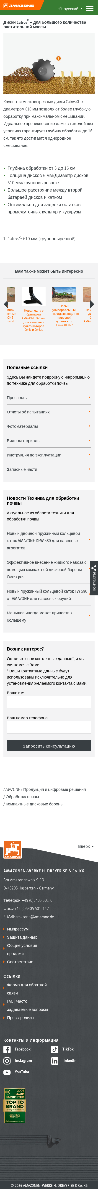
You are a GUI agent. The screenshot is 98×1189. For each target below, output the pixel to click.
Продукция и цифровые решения (54, 789)
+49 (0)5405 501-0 (37, 900)
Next (92, 304)
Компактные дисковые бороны (34, 804)
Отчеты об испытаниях (28, 412)
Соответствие (20, 961)
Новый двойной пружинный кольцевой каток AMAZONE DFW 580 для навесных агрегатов (43, 540)
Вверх (84, 846)
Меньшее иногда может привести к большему (39, 616)
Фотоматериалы (22, 426)
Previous (5, 304)
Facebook (22, 1049)
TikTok (68, 1049)
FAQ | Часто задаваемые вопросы (27, 1005)
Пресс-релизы (20, 1017)
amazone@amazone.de (34, 916)
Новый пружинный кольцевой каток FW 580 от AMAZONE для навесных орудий (47, 594)
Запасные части (22, 469)
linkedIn (69, 1060)
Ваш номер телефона (27, 717)
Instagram (23, 1060)
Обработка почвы (22, 796)
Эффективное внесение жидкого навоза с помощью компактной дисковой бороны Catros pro (46, 569)
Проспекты (17, 397)
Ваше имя (16, 692)
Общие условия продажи (22, 949)
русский (71, 8)
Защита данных (22, 937)
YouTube (21, 1071)
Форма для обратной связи (27, 988)
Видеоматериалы (23, 440)
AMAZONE (11, 789)
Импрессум (17, 929)
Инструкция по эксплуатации (34, 455)
